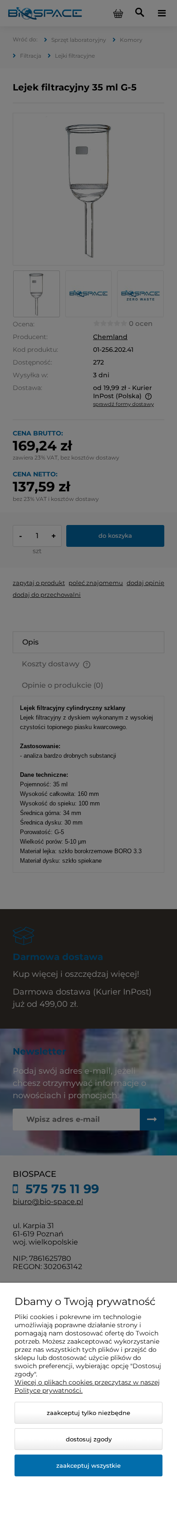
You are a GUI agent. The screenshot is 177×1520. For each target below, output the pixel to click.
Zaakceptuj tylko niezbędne (88, 1412)
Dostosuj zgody (89, 1439)
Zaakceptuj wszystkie (88, 1465)
